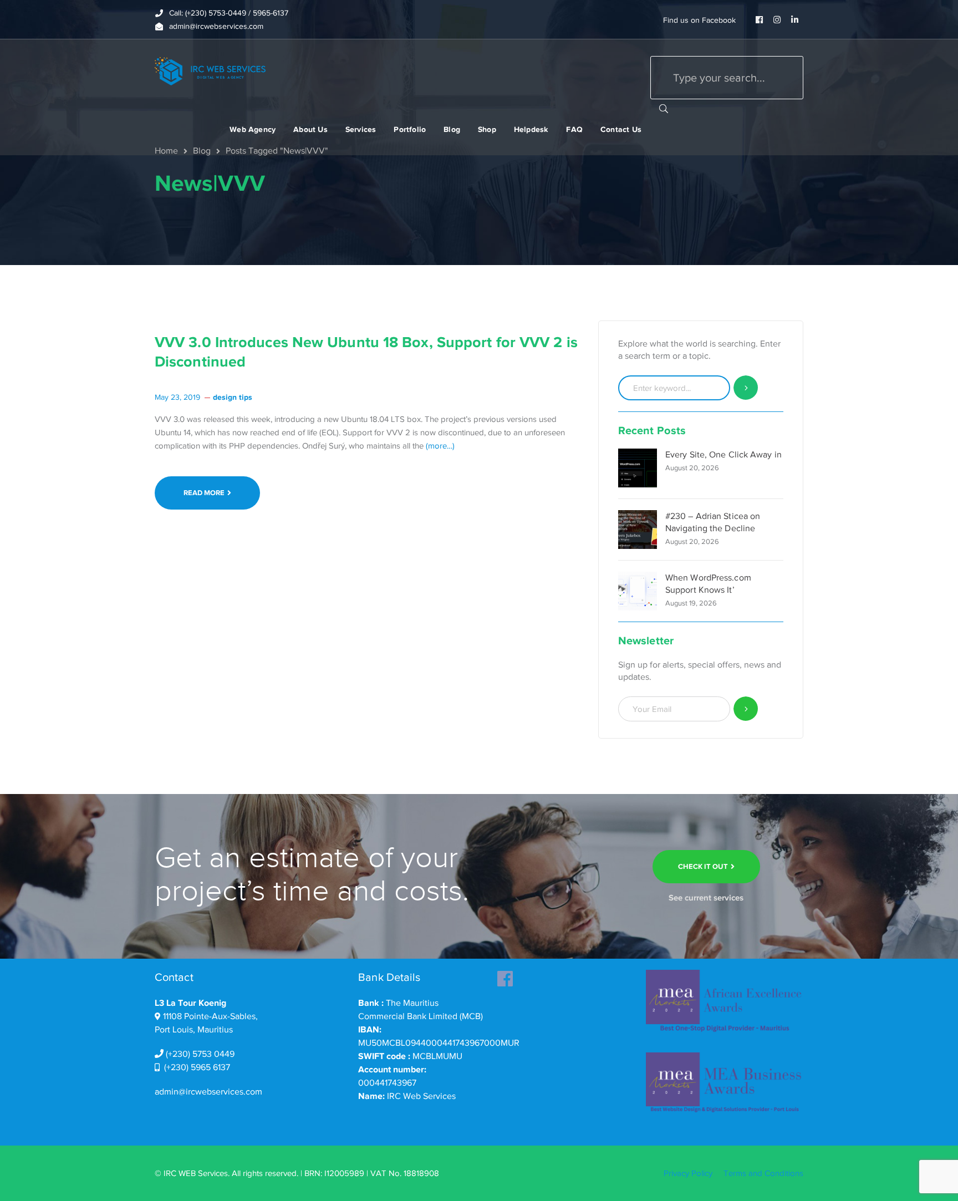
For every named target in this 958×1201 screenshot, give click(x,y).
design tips (232, 397)
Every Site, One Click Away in (723, 455)
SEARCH (663, 108)
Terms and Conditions (763, 1173)
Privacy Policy (688, 1173)
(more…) (440, 445)
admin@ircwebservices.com (208, 1092)
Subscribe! (745, 708)
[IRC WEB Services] (210, 70)
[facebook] (505, 975)
